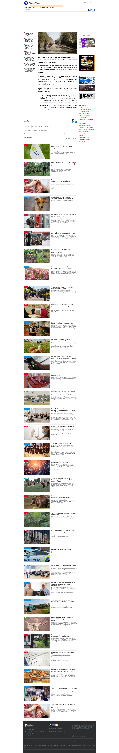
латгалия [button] (27, 126)
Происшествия (55, 745)
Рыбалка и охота (56, 741)
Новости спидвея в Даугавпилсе (86, 129)
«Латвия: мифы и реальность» (86, 109)
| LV (92, 2)
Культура (65, 745)
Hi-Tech (64, 741)
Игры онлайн (82, 141)
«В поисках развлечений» (84, 139)
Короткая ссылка (27, 9)
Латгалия (41, 745)
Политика (49, 745)
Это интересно (91, 741)
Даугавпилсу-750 (28, 745)
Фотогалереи (82, 741)
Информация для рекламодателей (57, 731)
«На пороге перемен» (84, 111)
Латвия (45, 745)
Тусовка (93, 745)
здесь (49, 109)
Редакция (51, 733)
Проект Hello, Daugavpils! (84, 113)
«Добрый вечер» (82, 123)
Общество (84, 745)
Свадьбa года (72, 741)
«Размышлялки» (82, 117)
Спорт (61, 745)
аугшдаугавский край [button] (37, 126)
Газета (25, 747)
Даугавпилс (35, 745)
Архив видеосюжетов (83, 131)
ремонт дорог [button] (48, 126)
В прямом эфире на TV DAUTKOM (87, 127)
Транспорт (40, 741)
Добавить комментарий (70, 138)
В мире (47, 741)
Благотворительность (84, 137)
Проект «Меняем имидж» (84, 125)
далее (37, 134)
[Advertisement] (59, 22)
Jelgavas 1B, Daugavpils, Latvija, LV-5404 (34, 731)
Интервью (73, 745)
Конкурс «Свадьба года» (84, 115)
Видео (69, 745)
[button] (94, 2)
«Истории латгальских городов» (86, 107)
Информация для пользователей (56, 728)
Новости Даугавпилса (29, 741)
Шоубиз (88, 745)
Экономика (78, 745)
